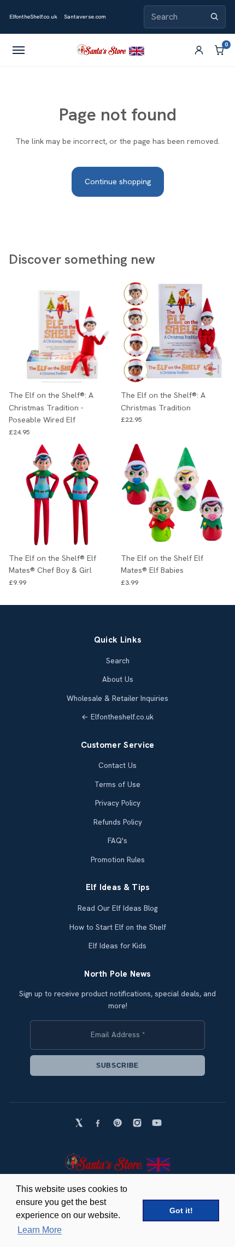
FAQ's (117, 840)
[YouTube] (157, 1123)
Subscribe (117, 1065)
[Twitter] (78, 1123)
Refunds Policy (117, 822)
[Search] (214, 16)
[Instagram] (137, 1123)
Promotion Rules (118, 859)
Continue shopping (118, 181)
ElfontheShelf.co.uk (33, 16)
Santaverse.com (85, 16)
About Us (117, 679)
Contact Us (117, 765)
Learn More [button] (39, 1229)
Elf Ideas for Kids (117, 946)
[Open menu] (18, 50)
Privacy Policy (117, 803)
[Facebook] (98, 1123)
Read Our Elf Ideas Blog (117, 908)
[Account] (199, 50)
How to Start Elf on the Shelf (117, 927)
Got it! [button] (181, 1210)
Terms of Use (117, 784)
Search (118, 660)
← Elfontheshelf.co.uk (117, 717)
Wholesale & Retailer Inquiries (117, 698)
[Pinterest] (117, 1123)
